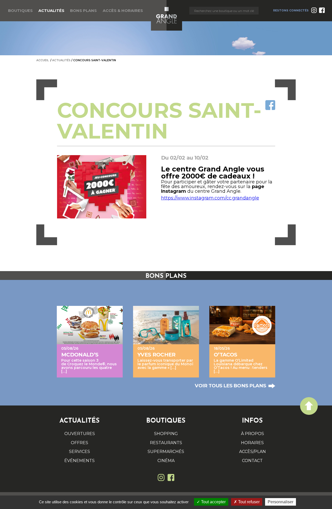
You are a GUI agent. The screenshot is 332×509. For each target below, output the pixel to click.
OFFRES (79, 442)
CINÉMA (166, 460)
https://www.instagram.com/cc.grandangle (210, 198)
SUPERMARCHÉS (166, 451)
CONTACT (252, 460)
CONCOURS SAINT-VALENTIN (94, 60)
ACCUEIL (42, 60)
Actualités (61, 60)
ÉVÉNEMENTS (79, 460)
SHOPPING (166, 433)
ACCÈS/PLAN (252, 451)
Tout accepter (213, 502)
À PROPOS (252, 433)
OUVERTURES (79, 433)
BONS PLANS (83, 11)
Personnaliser (280, 502)
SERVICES (79, 451)
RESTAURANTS (166, 442)
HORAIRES (252, 442)
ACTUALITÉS (51, 11)
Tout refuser (248, 502)
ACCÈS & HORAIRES (123, 11)
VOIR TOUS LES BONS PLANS (230, 385)
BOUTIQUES (20, 11)
